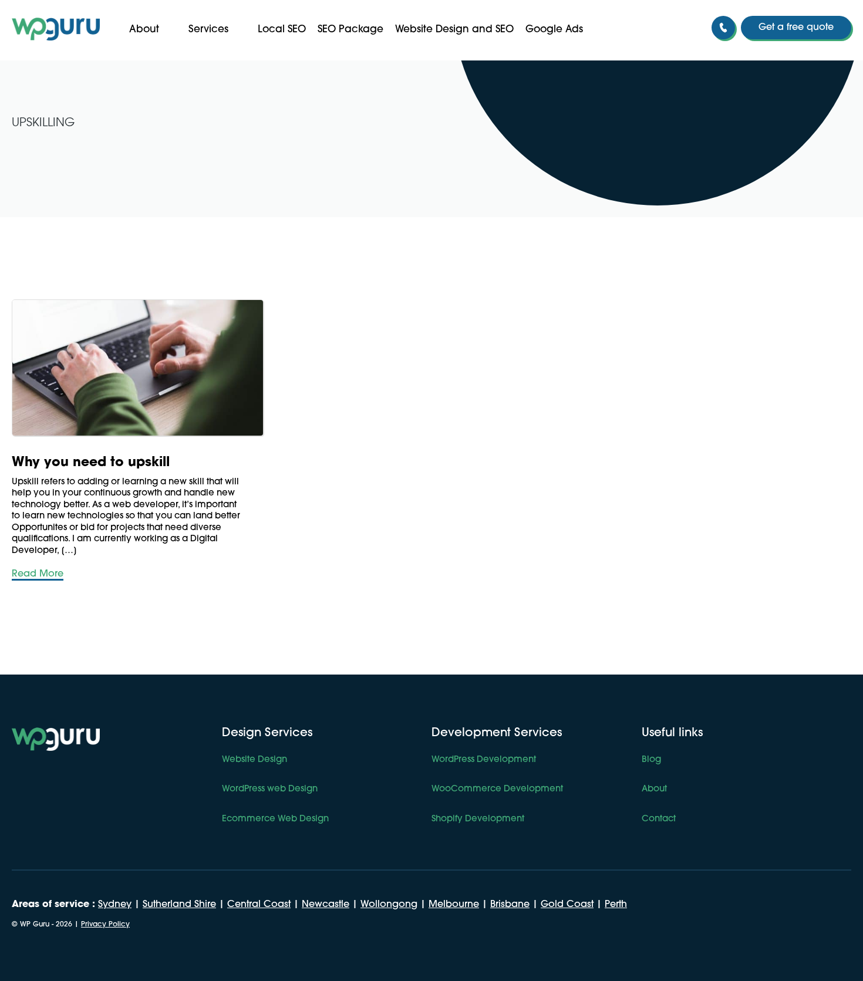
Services (208, 30)
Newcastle (325, 904)
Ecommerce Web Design (275, 819)
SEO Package (350, 30)
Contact (659, 819)
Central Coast (259, 904)
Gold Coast (567, 904)
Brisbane (510, 904)
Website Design (254, 760)
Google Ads (554, 30)
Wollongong (388, 904)
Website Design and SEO (454, 30)
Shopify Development (478, 819)
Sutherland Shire (179, 904)
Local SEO (282, 30)
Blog (651, 760)
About (144, 30)
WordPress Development (484, 760)
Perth (616, 904)
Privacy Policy (105, 924)
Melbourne (454, 904)
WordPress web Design (270, 789)
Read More (37, 574)
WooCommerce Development (497, 789)
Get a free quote (796, 27)
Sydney (115, 904)
